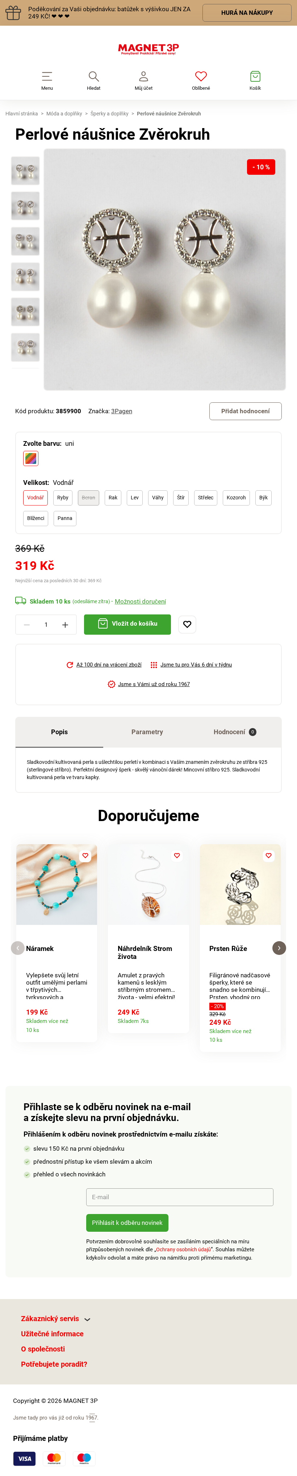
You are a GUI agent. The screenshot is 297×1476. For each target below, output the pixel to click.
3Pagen (121, 411)
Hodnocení (234, 732)
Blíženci (35, 518)
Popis (59, 732)
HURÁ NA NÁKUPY (247, 12)
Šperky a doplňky (110, 114)
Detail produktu (88, 1028)
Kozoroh (236, 497)
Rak (113, 497)
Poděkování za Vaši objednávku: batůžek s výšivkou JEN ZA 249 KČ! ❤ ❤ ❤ (109, 12)
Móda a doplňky (64, 114)
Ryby (62, 497)
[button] (18, 948)
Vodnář (35, 497)
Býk (263, 497)
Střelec (205, 497)
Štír (181, 497)
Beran (88, 497)
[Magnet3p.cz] (148, 51)
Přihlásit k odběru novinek (127, 1222)
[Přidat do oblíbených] (187, 625)
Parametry (147, 732)
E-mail (100, 1197)
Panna (65, 518)
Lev (135, 497)
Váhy (158, 497)
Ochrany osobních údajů (183, 1249)
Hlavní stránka (21, 114)
